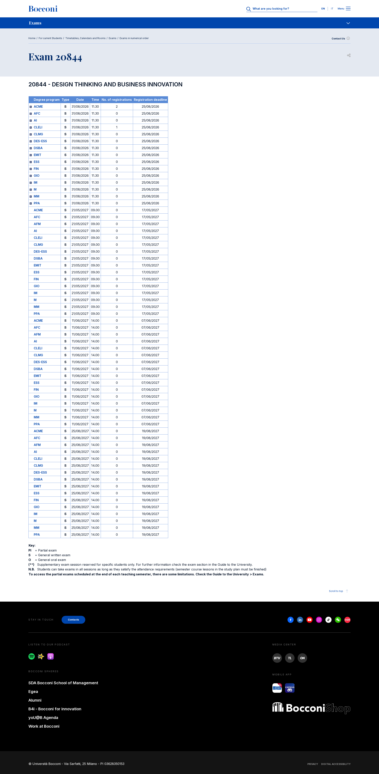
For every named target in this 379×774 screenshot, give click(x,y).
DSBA (38, 148)
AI (35, 120)
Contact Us (338, 38)
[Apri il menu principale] (348, 9)
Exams (112, 38)
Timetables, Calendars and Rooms (85, 38)
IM (35, 182)
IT (332, 8)
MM (36, 196)
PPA (37, 203)
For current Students (50, 38)
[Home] (43, 9)
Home (32, 38)
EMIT (37, 155)
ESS (36, 162)
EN (323, 8)
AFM (37, 224)
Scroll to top (336, 591)
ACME (38, 106)
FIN (36, 169)
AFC (37, 113)
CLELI (38, 127)
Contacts (73, 619)
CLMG (38, 134)
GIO (36, 176)
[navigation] (189, 22)
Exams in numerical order (134, 38)
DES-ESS (40, 141)
